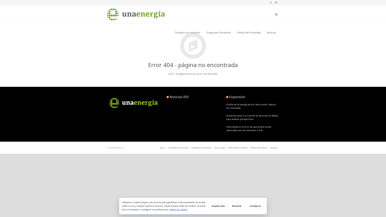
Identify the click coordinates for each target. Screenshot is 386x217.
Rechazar (237, 206)
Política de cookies (178, 209)
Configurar (255, 206)
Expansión (237, 96)
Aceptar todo (218, 206)
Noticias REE (179, 96)
